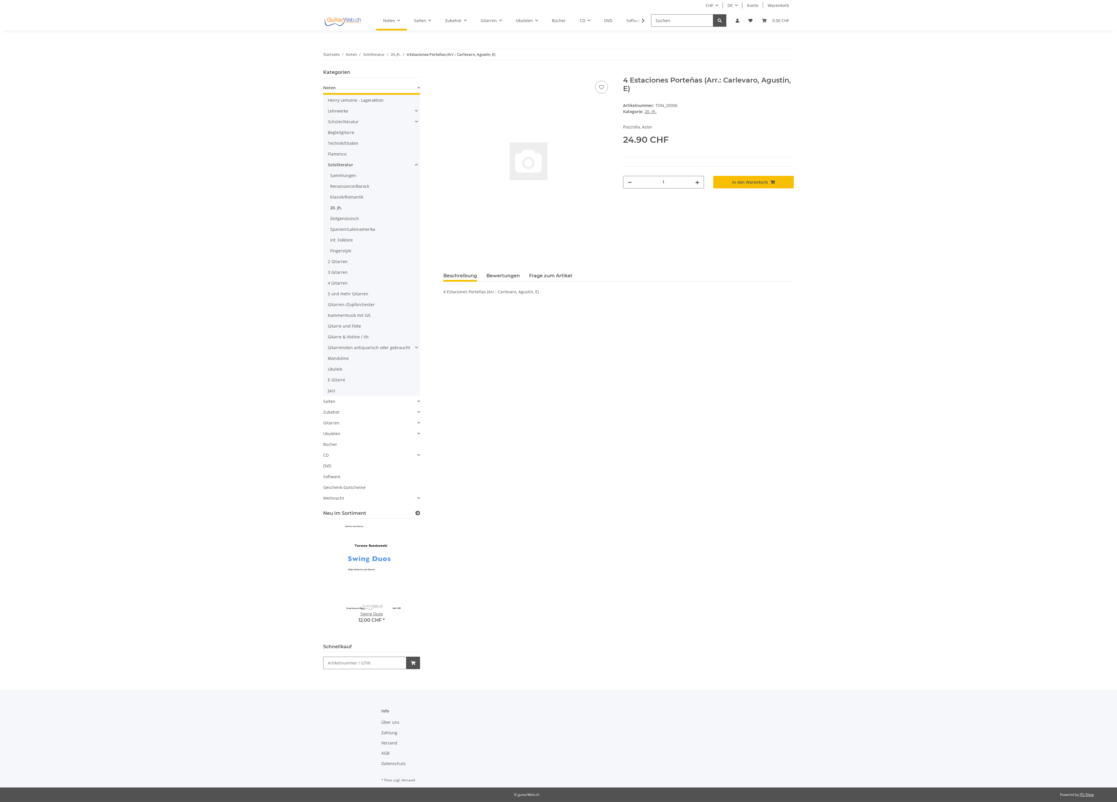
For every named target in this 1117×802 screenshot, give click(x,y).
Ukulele (335, 369)
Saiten (329, 401)
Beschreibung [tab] (460, 275)
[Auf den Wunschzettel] (601, 87)
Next (405, 580)
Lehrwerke (338, 111)
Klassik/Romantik (346, 197)
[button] (737, 20)
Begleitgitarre (341, 132)
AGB (385, 753)
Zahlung (389, 732)
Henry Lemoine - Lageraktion (356, 100)
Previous (337, 580)
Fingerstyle (340, 250)
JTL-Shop (1087, 794)
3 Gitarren (338, 272)
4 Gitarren (338, 283)
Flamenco (337, 154)
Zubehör (331, 412)
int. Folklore (341, 240)
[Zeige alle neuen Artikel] (417, 513)
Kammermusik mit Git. (349, 315)
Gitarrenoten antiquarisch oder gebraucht (369, 347)
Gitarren (331, 423)
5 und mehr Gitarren (348, 293)
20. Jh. (651, 111)
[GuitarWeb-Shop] (342, 21)
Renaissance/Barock (349, 186)
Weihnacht (333, 498)
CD (326, 455)
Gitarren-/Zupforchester (351, 304)
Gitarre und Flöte (344, 326)
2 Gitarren (338, 261)
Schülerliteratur (343, 121)
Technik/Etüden (343, 143)
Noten (329, 87)
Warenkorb (778, 5)
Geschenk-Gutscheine (344, 487)
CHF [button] (709, 5)
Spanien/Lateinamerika (352, 229)
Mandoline (338, 358)
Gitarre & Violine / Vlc (348, 337)
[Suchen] (719, 20)
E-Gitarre (336, 380)
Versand (389, 743)
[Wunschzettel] (750, 20)
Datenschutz (393, 763)
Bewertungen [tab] (503, 275)
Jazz (331, 390)
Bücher (330, 444)
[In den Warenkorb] (448, 73)
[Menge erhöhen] (697, 182)
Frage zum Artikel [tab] (550, 275)
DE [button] (730, 5)
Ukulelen (331, 433)
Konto (752, 5)
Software (331, 476)
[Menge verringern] (629, 182)
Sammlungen (343, 175)
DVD (327, 466)
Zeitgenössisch (344, 218)
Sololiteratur (340, 164)
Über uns (390, 722)
